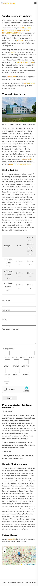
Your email (6, 310)
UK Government (29, 83)
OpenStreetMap (31, 564)
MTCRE (28, 28)
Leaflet (23, 564)
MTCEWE (19, 40)
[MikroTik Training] (8, 3)
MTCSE (17, 33)
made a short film (27, 159)
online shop (12, 77)
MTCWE (5, 33)
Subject (5, 319)
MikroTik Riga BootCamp (25, 62)
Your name (6, 301)
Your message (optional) (10, 329)
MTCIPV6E (26, 30)
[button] (19, 554)
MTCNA (22, 28)
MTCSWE (11, 33)
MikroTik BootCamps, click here (20, 164)
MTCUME (18, 30)
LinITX (12, 52)
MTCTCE (11, 30)
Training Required (8, 349)
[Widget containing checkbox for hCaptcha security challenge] (16, 389)
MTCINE (5, 30)
